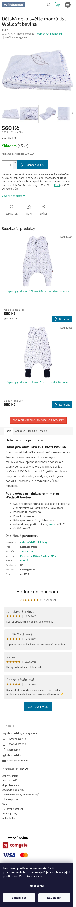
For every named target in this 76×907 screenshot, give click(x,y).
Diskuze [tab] (32, 431)
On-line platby (9, 813)
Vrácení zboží (9, 780)
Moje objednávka (11, 785)
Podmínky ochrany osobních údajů (20, 795)
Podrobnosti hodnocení (49, 34)
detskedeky (14, 755)
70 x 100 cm (26, 551)
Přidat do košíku (35, 164)
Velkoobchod (9, 818)
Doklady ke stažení (12, 809)
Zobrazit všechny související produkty (38, 420)
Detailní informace (12, 196)
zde (39, 877)
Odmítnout (19, 898)
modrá (24, 560)
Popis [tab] (8, 431)
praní (51, 524)
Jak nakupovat (10, 799)
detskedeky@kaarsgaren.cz (23, 733)
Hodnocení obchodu (38, 591)
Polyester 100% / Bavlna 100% (38, 556)
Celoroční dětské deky (33, 542)
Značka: (16, 37)
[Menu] (67, 4)
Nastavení (37, 886)
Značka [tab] (43, 431)
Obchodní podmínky (13, 790)
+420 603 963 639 (16, 744)
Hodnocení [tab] (20, 431)
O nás (5, 804)
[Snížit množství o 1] (15, 167)
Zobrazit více (38, 706)
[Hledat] (48, 4)
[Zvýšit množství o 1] (15, 163)
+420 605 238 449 (16, 739)
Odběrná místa (10, 776)
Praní (57, 185)
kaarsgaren (13, 750)
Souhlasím (54, 898)
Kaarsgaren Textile (17, 761)
